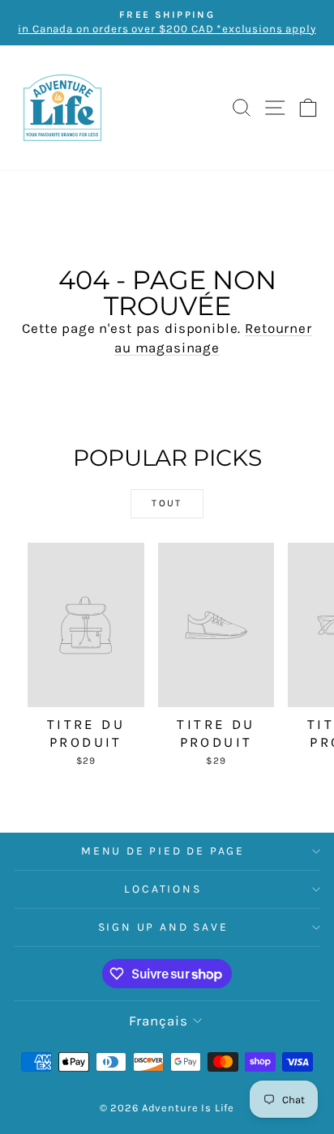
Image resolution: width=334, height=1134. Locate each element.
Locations (162, 889)
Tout (167, 503)
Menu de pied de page (163, 851)
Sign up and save (163, 927)
